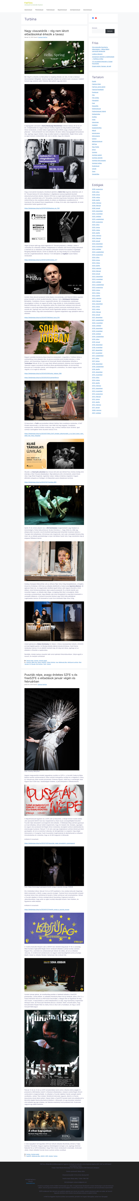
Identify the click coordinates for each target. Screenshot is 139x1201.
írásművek (95, 122)
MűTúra (94, 144)
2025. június (96, 227)
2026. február (96, 205)
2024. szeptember (98, 252)
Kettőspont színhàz (73, 662)
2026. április (96, 200)
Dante (39, 662)
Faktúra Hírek (29, 660)
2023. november (97, 279)
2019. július (95, 339)
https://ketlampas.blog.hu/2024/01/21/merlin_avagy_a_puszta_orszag (46, 909)
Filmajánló (95, 100)
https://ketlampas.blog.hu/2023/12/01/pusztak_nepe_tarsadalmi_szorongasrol (49, 843)
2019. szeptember (98, 336)
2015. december (97, 372)
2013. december (97, 388)
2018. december (97, 345)
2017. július (95, 358)
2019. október (96, 334)
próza (94, 149)
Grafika (94, 117)
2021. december (97, 317)
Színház (36, 660)
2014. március (96, 386)
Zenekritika (95, 174)
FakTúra (28, 3)
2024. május (96, 263)
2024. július (95, 257)
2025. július (95, 224)
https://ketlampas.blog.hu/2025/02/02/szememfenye (41, 377)
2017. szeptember (98, 355)
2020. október (96, 325)
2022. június (96, 306)
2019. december (97, 328)
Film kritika (95, 98)
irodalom (95, 125)
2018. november (97, 347)
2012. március (96, 405)
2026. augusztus (97, 189)
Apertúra (28, 662)
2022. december (97, 304)
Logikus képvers (97, 54)
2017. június (96, 361)
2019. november (97, 331)
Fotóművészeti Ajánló (99, 111)
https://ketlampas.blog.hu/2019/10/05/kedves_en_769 (42, 208)
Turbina (49, 664)
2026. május (96, 197)
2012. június (96, 399)
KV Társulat (32, 664)
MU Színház (39, 664)
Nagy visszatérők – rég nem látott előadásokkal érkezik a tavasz (46, 32)
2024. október (96, 249)
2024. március (96, 268)
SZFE (46, 1156)
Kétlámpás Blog (63, 662)
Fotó (93, 103)
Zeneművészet (87, 10)
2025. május (96, 230)
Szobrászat (95, 166)
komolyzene (96, 133)
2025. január (96, 241)
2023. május (96, 293)
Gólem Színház (51, 662)
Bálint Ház (34, 662)
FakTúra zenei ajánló (98, 87)
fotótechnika (96, 114)
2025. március (96, 235)
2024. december (97, 244)
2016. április (96, 369)
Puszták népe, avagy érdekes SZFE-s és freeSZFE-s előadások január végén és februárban (50, 678)
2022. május (96, 309)
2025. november (97, 214)
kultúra (94, 139)
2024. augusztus (97, 254)
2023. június (96, 290)
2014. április (96, 383)
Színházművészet (75, 10)
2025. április (96, 233)
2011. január (96, 407)
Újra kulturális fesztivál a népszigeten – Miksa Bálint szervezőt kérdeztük (100, 49)
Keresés (94, 28)
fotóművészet (96, 108)
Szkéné (51, 1156)
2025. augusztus (97, 222)
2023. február (96, 301)
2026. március (96, 203)
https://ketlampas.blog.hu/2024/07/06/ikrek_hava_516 (42, 317)
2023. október (96, 282)
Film (93, 95)
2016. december (97, 364)
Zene (93, 171)
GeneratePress (30, 1183)
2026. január (96, 208)
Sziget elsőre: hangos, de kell (101, 66)
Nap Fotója (95, 147)
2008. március (96, 410)
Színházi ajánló (43, 660)
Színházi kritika (97, 163)
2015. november (97, 375)
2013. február (96, 396)
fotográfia (95, 106)
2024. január (96, 274)
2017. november (97, 353)
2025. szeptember (98, 219)
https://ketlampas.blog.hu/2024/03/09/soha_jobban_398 (42, 373)
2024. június (96, 260)
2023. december (97, 276)
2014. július (95, 377)
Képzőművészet (62, 10)
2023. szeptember (98, 285)
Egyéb (94, 81)
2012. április (96, 402)
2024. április (96, 265)
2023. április (96, 295)
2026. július (95, 192)
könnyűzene (96, 136)
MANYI (43, 1156)
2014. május (96, 380)
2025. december (97, 211)
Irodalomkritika (97, 128)
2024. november (97, 246)
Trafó (44, 664)
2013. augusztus (97, 394)
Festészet (95, 92)
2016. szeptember (98, 366)
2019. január (96, 342)
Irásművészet (28, 10)
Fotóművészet (50, 10)
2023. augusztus (97, 287)
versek (94, 169)
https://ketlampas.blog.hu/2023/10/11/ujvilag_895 (40, 482)
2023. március (96, 298)
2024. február (96, 271)
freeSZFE (43, 662)
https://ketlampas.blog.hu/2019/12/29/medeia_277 (40, 260)
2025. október (96, 216)
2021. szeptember (98, 320)
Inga (57, 662)
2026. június (96, 194)
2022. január (96, 315)
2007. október (96, 413)
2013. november (97, 391)
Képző (94, 130)
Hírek (93, 119)
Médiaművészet (97, 141)
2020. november (97, 323)
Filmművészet (39, 10)
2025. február (96, 238)
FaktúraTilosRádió (98, 89)
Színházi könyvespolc (99, 160)
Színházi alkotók (97, 158)
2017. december (97, 350)
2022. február (96, 312)
